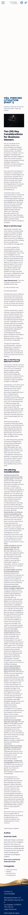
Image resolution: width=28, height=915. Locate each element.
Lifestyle (8, 871)
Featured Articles (11, 869)
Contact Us (8, 891)
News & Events (10, 873)
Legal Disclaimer (10, 909)
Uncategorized (11, 875)
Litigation (16, 828)
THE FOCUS (8, 907)
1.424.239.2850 (9, 894)
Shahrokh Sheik (9, 108)
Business (10, 828)
